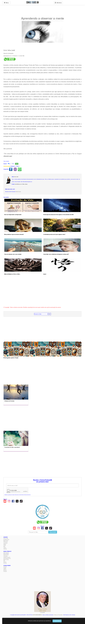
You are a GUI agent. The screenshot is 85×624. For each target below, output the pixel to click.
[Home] (42, 511)
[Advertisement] (42, 292)
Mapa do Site (6, 559)
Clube (4, 545)
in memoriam (42, 612)
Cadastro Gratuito (6, 557)
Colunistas (5, 556)
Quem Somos (6, 552)
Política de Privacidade (58, 614)
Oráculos (5, 549)
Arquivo (4, 562)
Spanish (5, 566)
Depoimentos (6, 554)
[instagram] (9, 501)
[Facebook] (13, 501)
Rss (4, 560)
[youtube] (4, 501)
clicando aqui (18, 191)
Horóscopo (5, 541)
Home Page (5, 538)
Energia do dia (6, 539)
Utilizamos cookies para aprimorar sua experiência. (39, 620)
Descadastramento (7, 558)
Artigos (4, 544)
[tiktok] (21, 501)
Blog (4, 546)
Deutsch (5, 570)
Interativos (5, 543)
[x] (17, 501)
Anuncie (5, 563)
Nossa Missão (6, 553)
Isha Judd (11, 50)
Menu (7, 2)
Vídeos (4, 547)
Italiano (4, 569)
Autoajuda (10, 53)
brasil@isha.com (18, 184)
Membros (59, 2)
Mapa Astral (5, 540)
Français (5, 571)
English (4, 567)
